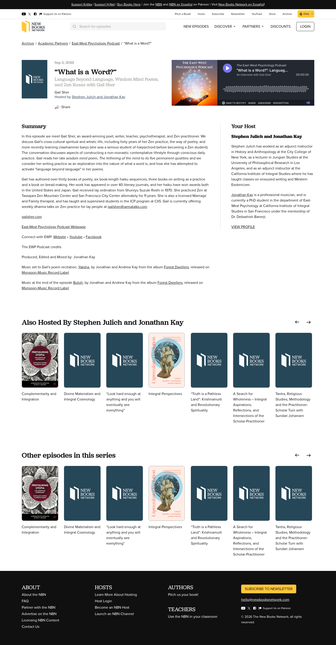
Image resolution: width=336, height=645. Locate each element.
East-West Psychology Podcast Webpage (54, 226)
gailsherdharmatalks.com (127, 206)
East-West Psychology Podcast (96, 43)
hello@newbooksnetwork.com (265, 599)
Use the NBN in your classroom (192, 616)
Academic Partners (53, 43)
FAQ (25, 601)
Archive (28, 43)
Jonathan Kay (242, 194)
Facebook (93, 236)
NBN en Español (180, 4)
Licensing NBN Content (40, 620)
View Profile (243, 226)
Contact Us (30, 626)
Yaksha (83, 267)
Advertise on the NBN (39, 613)
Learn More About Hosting (116, 594)
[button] (297, 322)
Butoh (78, 282)
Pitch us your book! (183, 594)
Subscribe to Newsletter (269, 588)
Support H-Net (104, 4)
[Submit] (74, 26)
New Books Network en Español (241, 4)
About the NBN (34, 594)
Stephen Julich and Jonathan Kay (98, 96)
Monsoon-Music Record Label (45, 272)
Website (59, 236)
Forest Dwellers (176, 267)
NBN (158, 4)
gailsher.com (32, 216)
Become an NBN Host (112, 607)
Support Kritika (81, 4)
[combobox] (118, 26)
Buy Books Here (129, 4)
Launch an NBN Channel (114, 613)
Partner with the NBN (38, 607)
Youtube (76, 236)
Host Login (103, 601)
